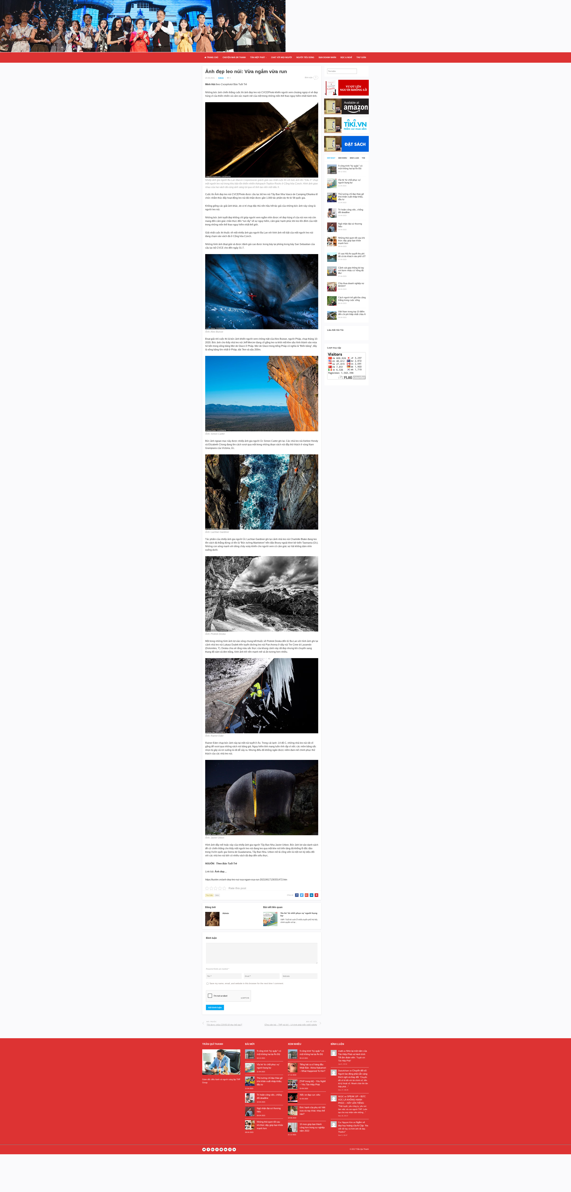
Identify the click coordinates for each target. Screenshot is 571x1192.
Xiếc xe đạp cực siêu (310, 1094)
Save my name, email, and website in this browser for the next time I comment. (247, 983)
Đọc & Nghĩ (346, 57)
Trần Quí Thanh (362, 1149)
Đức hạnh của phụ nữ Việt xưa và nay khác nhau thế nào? (312, 1110)
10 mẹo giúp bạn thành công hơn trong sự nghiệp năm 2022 (312, 1127)
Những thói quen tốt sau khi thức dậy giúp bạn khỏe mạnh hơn (270, 1125)
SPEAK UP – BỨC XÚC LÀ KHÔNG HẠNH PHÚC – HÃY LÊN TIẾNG (352, 1099)
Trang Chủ (212, 57)
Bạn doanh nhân (327, 57)
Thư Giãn (361, 57)
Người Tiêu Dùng (305, 57)
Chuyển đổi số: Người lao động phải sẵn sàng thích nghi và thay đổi (352, 1073)
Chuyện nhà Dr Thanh (234, 57)
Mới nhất (331, 158)
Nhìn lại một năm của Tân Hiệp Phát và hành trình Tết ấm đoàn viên (352, 1054)
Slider (217, 895)
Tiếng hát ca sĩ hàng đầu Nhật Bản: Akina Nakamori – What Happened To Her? (313, 1067)
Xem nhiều (342, 158)
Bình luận (354, 158)
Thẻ (363, 158)
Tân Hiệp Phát (257, 57)
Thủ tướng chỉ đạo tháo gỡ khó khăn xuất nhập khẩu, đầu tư (270, 1081)
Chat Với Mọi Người (281, 57)
